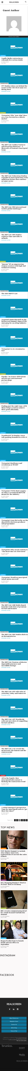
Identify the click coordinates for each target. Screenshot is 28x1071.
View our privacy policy (22, 1040)
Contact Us (14, 1024)
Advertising (14, 1027)
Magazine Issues (14, 1021)
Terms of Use (14, 1031)
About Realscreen (14, 1018)
